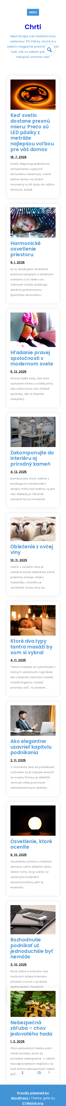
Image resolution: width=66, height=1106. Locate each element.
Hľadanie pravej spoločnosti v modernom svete (31, 358)
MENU (33, 12)
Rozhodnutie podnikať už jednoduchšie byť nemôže (31, 948)
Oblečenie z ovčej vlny (31, 549)
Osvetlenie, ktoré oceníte (31, 844)
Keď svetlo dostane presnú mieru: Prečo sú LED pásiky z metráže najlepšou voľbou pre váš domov (32, 132)
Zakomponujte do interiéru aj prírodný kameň (32, 458)
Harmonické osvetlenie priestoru (25, 249)
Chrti (33, 26)
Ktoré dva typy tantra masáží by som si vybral (31, 647)
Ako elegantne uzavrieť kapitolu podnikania (31, 747)
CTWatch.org (32, 1103)
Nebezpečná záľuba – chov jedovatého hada (31, 1028)
